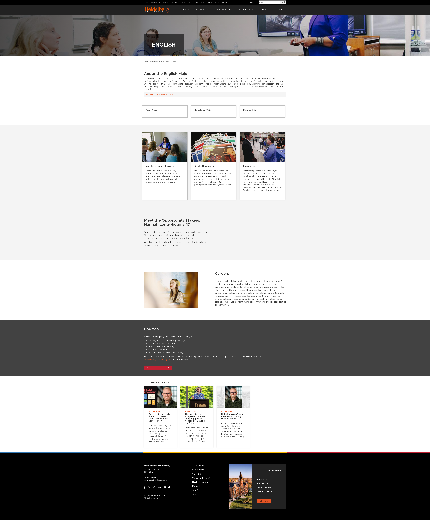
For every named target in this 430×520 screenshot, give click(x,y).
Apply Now (253, 2)
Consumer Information (202, 478)
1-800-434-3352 (150, 477)
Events (183, 2)
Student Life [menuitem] (244, 9)
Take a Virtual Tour (265, 491)
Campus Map (198, 470)
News (190, 2)
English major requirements (158, 368)
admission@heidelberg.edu (158, 359)
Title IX (195, 490)
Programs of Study (164, 61)
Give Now (264, 501)
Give (202, 2)
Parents (174, 2)
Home (146, 61)
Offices (217, 2)
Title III (195, 494)
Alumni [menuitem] (280, 9)
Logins (209, 2)
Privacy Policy (198, 486)
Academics (153, 61)
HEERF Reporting (200, 482)
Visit (146, 2)
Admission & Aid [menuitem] (222, 9)
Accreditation (198, 466)
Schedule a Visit (264, 487)
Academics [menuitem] (201, 9)
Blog (196, 2)
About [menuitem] (184, 9)
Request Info (155, 2)
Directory (166, 2)
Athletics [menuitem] (263, 9)
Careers (195, 474)
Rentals (224, 2)
